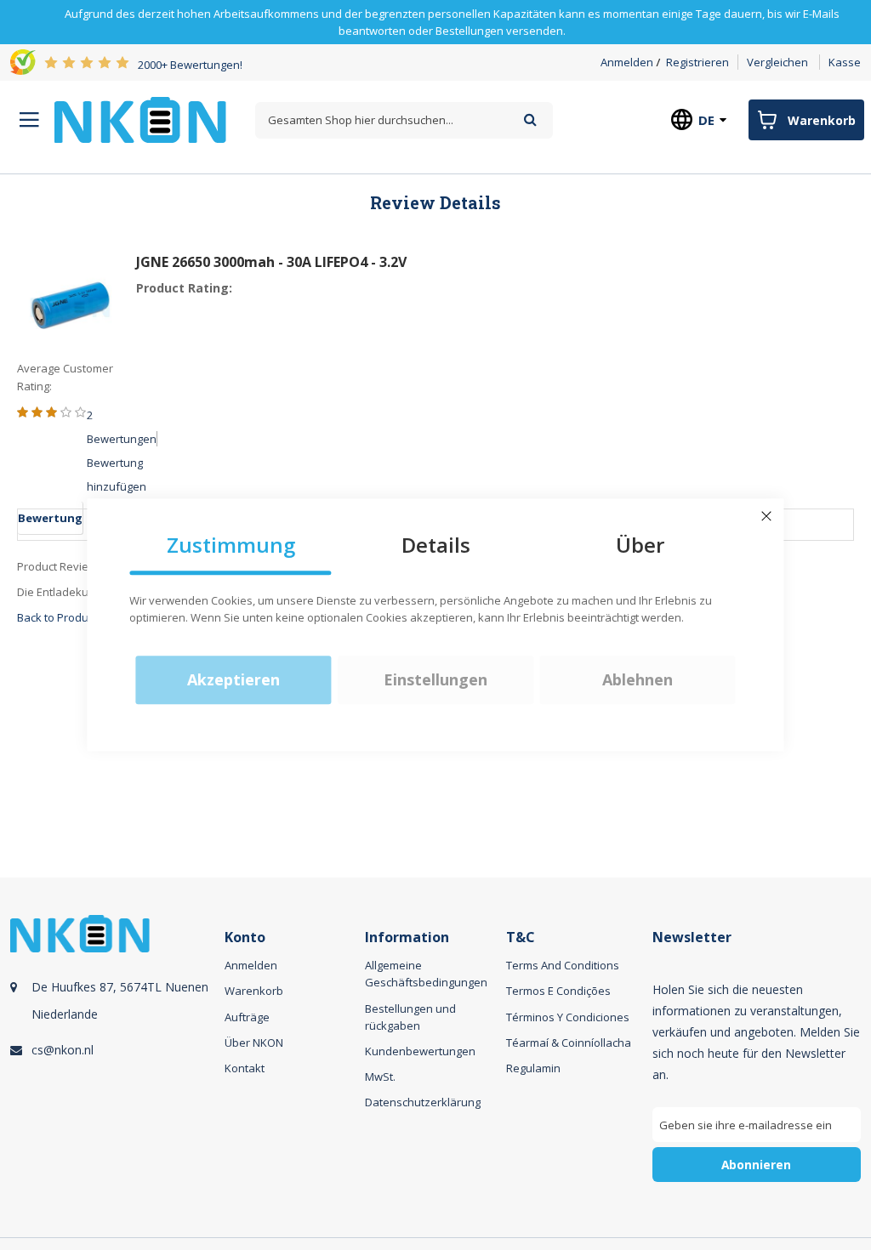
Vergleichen (777, 62)
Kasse (844, 62)
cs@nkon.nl (62, 1050)
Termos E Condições (558, 990)
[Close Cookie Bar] (766, 516)
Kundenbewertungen (420, 1051)
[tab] (114, 1068)
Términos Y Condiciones (567, 1017)
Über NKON (254, 1042)
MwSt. (380, 1076)
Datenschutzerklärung (423, 1102)
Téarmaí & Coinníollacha (568, 1042)
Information (407, 937)
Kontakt (245, 1068)
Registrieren (697, 62)
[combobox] (404, 120)
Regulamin (533, 1068)
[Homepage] (140, 120)
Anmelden (627, 62)
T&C (520, 937)
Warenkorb (254, 990)
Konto (245, 937)
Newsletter (692, 937)
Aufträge (247, 1017)
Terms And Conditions (562, 965)
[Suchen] (530, 119)
